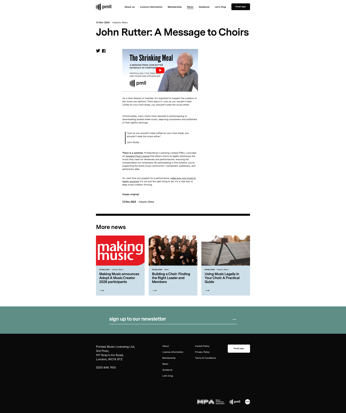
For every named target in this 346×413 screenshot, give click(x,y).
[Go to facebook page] (103, 51)
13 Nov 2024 (129, 201)
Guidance (204, 7)
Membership (175, 7)
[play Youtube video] (160, 70)
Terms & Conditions (205, 358)
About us (129, 7)
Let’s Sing (220, 7)
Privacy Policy (202, 352)
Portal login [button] (240, 7)
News (190, 7)
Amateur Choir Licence (137, 156)
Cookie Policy (202, 346)
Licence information (151, 7)
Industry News (120, 22)
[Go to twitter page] (98, 51)
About (165, 346)
